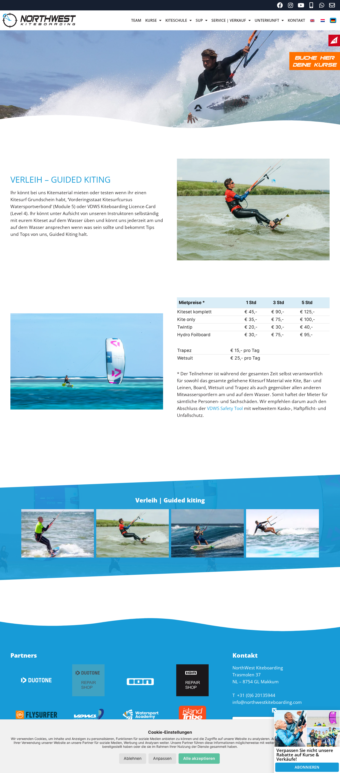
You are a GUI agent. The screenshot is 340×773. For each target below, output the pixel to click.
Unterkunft (267, 20)
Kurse (151, 20)
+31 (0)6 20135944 (256, 695)
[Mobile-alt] (311, 5)
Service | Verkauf (228, 20)
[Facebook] (280, 5)
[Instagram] (290, 5)
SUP (199, 20)
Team (136, 20)
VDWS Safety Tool (225, 408)
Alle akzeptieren (199, 758)
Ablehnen (133, 758)
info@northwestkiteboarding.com (267, 702)
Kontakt (296, 20)
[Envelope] (332, 5)
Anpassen (162, 758)
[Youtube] (301, 5)
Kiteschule (176, 20)
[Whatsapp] (322, 5)
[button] (274, 710)
